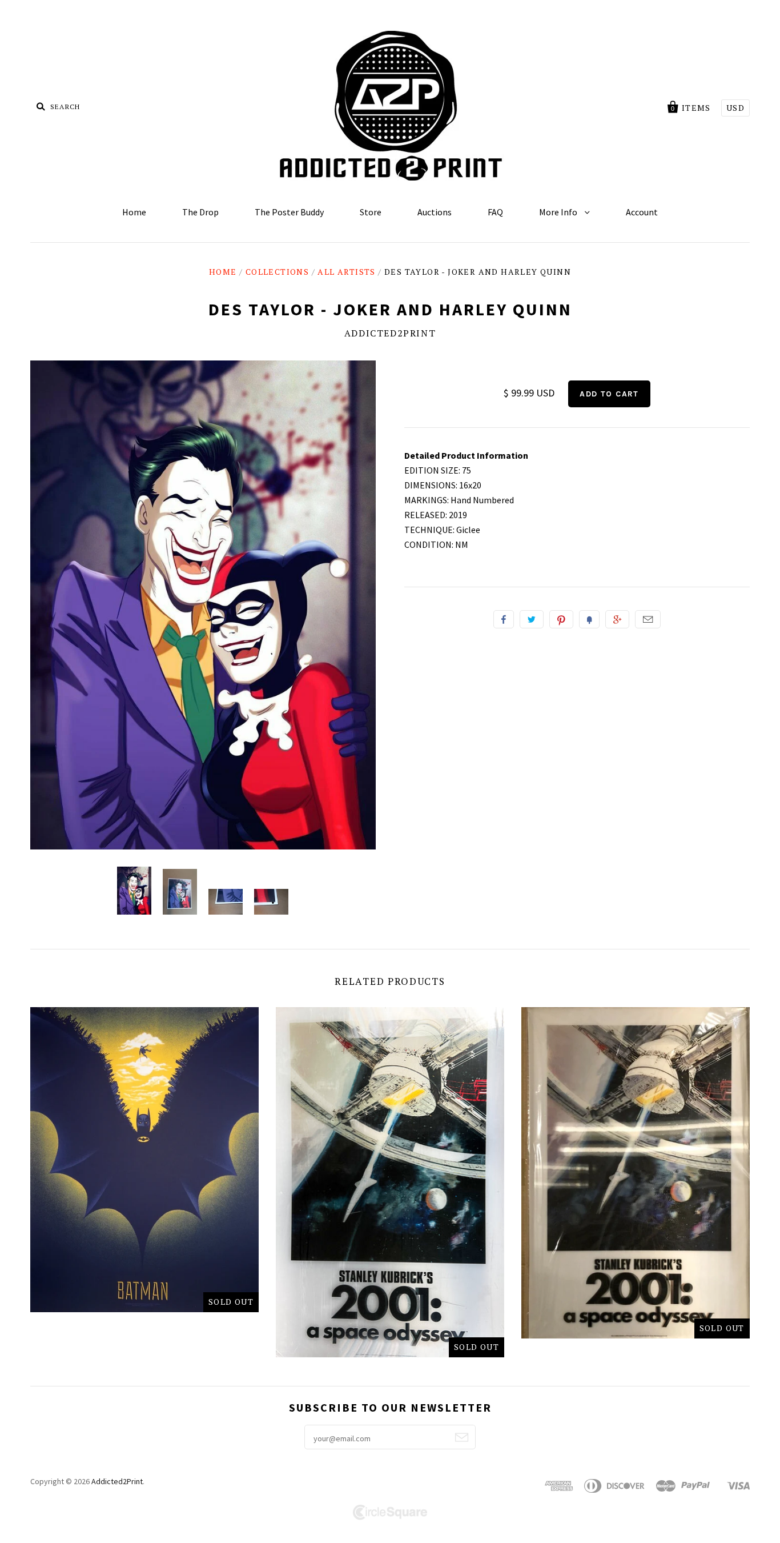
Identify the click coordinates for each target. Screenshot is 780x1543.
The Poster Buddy (289, 212)
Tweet (532, 619)
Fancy (589, 619)
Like (503, 619)
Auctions (434, 212)
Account (642, 212)
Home (134, 212)
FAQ (495, 212)
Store (370, 212)
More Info (559, 212)
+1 (617, 619)
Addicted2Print (390, 333)
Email (648, 619)
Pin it (561, 619)
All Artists (346, 271)
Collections (277, 271)
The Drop (200, 212)
